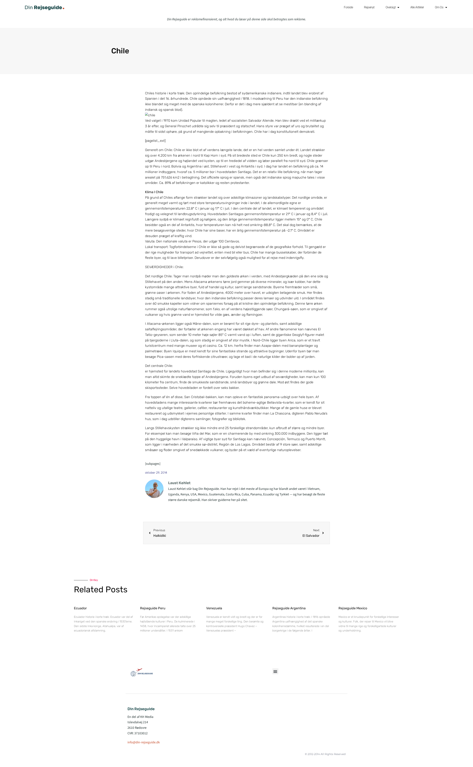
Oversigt (391, 7)
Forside (348, 7)
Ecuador (80, 608)
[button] (275, 671)
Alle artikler (417, 7)
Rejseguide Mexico (352, 608)
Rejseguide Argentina (289, 608)
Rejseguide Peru (152, 608)
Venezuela (214, 608)
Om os (439, 7)
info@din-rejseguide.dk (143, 742)
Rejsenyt (369, 7)
